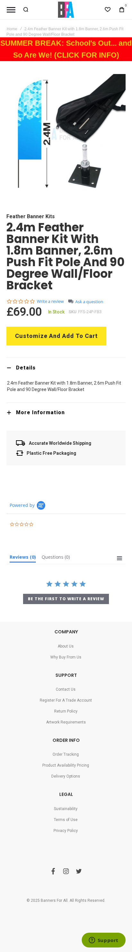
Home (12, 29)
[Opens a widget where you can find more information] (103, 941)
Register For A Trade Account (66, 700)
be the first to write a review (66, 599)
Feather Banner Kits (30, 216)
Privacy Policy (66, 830)
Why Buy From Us (65, 657)
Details (26, 368)
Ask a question (89, 301)
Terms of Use (66, 819)
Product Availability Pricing (65, 765)
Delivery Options (65, 776)
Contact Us (66, 689)
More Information (40, 412)
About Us (66, 646)
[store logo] (66, 10)
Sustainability (66, 809)
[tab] (66, 368)
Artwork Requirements (66, 722)
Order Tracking (66, 754)
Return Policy (66, 711)
